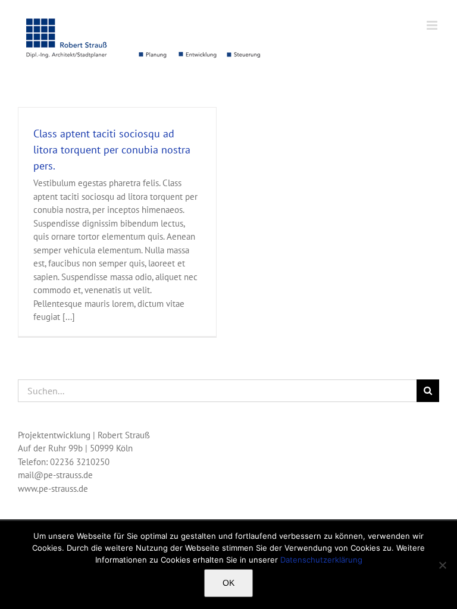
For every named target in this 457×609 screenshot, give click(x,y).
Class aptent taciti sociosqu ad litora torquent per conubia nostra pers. (111, 149)
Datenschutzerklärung (321, 559)
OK (228, 583)
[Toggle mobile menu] (433, 25)
